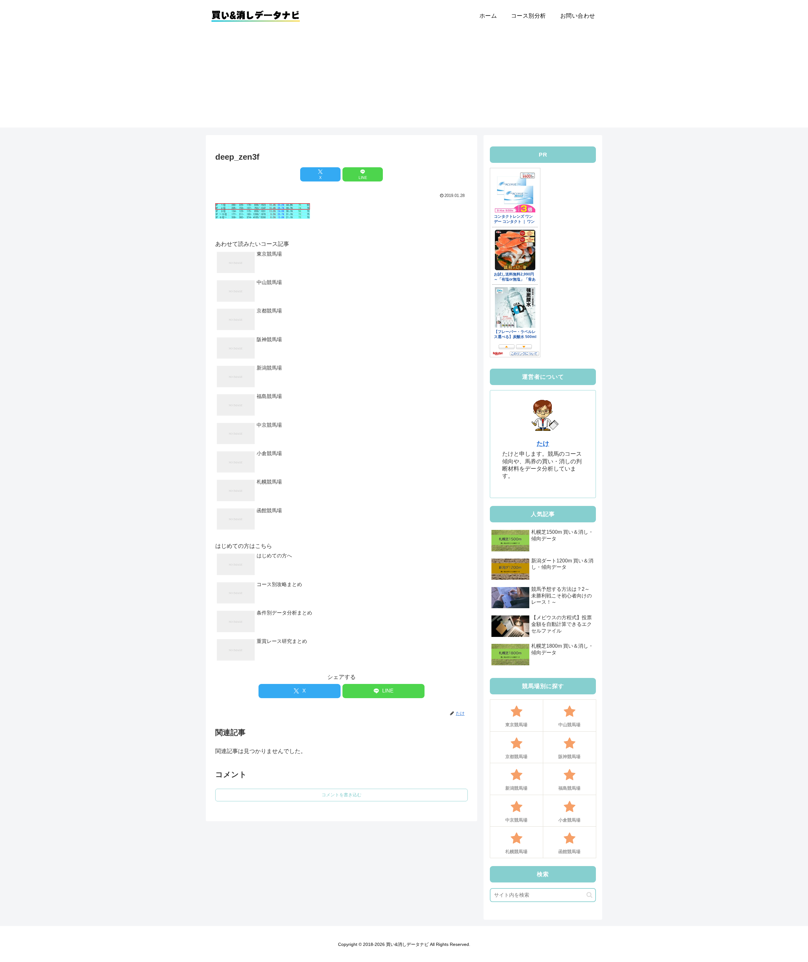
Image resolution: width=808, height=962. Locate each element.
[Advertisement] (404, 83)
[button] (589, 895)
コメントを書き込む (341, 794)
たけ (543, 443)
